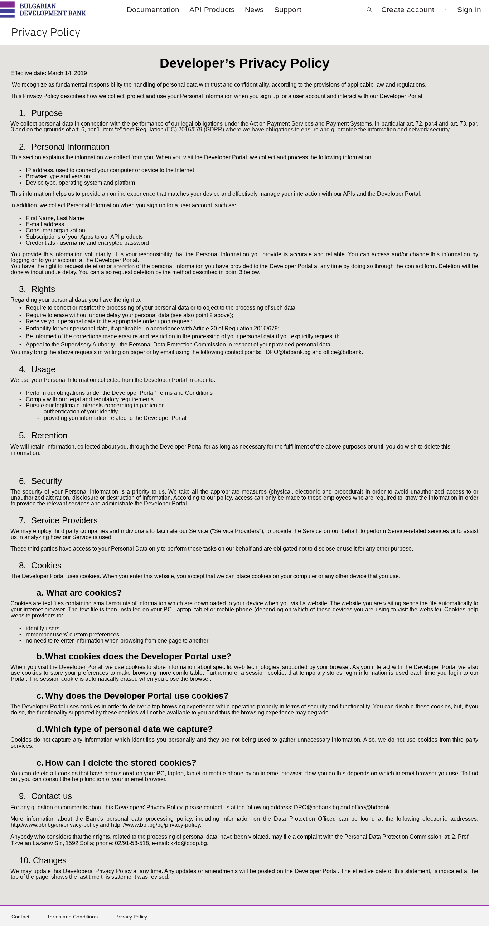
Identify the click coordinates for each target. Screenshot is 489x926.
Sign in (469, 9)
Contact (20, 917)
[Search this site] (369, 12)
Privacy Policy (131, 917)
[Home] (43, 9)
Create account (407, 9)
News (254, 9)
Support (287, 9)
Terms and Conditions (72, 917)
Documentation (153, 9)
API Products (212, 9)
